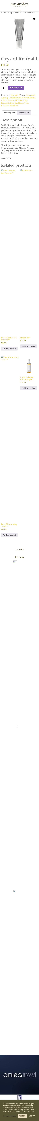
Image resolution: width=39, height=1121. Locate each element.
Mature (10, 100)
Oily (25, 100)
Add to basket (16, 87)
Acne (28, 95)
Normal (18, 100)
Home (3, 13)
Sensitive (14, 105)
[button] (19, 9)
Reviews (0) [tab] (24, 113)
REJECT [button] (32, 1116)
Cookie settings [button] (9, 1116)
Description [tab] (9, 113)
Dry (4, 100)
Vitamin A (15, 95)
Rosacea (5, 105)
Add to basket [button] (9, 348)
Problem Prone (22, 103)
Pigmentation (7, 103)
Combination (15, 98)
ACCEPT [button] (22, 1116)
